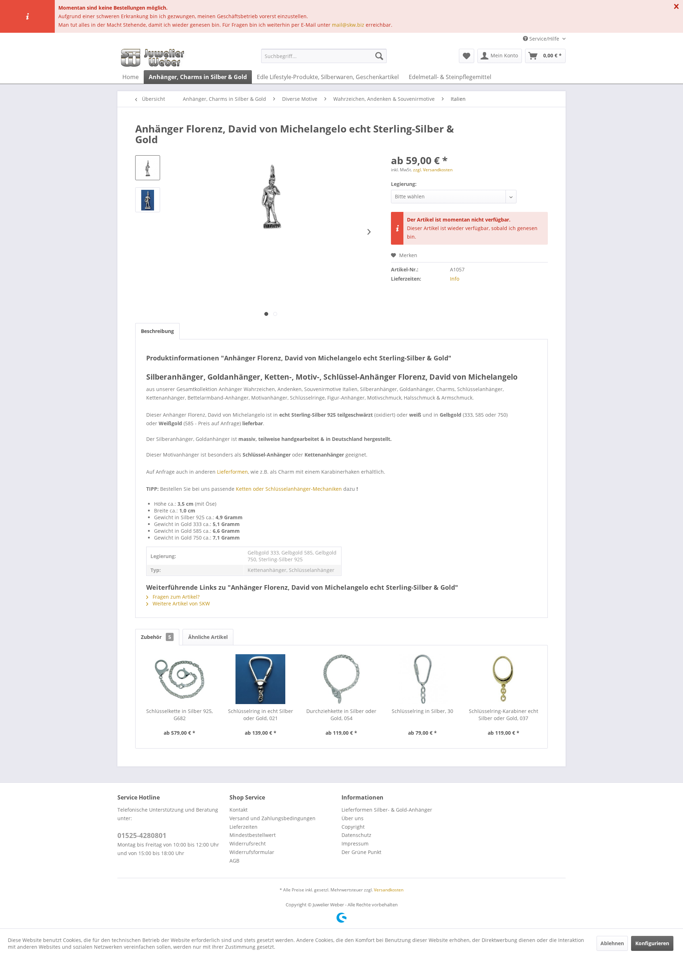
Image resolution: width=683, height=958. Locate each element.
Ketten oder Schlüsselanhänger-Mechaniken (289, 488)
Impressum (355, 843)
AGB (234, 860)
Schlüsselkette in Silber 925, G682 (179, 715)
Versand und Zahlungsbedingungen (272, 818)
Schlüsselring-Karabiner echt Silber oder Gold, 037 (503, 715)
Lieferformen (232, 471)
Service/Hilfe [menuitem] (544, 38)
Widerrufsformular (251, 852)
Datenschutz (356, 835)
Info (454, 278)
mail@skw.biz (348, 24)
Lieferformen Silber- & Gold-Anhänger (387, 809)
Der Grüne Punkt (361, 852)
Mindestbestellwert (252, 835)
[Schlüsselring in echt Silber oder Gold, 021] (261, 679)
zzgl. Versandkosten (432, 170)
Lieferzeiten (243, 826)
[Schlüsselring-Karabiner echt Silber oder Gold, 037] (503, 679)
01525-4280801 (141, 835)
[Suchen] (379, 56)
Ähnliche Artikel (208, 637)
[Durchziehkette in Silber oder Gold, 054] (341, 679)
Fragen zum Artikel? (175, 596)
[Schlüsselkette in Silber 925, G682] (179, 679)
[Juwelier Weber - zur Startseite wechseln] (154, 58)
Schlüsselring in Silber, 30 (422, 711)
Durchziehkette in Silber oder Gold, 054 (341, 715)
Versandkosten (388, 890)
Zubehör (156, 637)
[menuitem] (324, 56)
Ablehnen (612, 943)
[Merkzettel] (466, 56)
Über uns (353, 818)
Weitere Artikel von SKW (180, 603)
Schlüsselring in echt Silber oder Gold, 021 (260, 715)
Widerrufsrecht (247, 843)
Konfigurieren (652, 943)
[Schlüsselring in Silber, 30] (422, 679)
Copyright (353, 826)
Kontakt (238, 809)
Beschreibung (157, 331)
